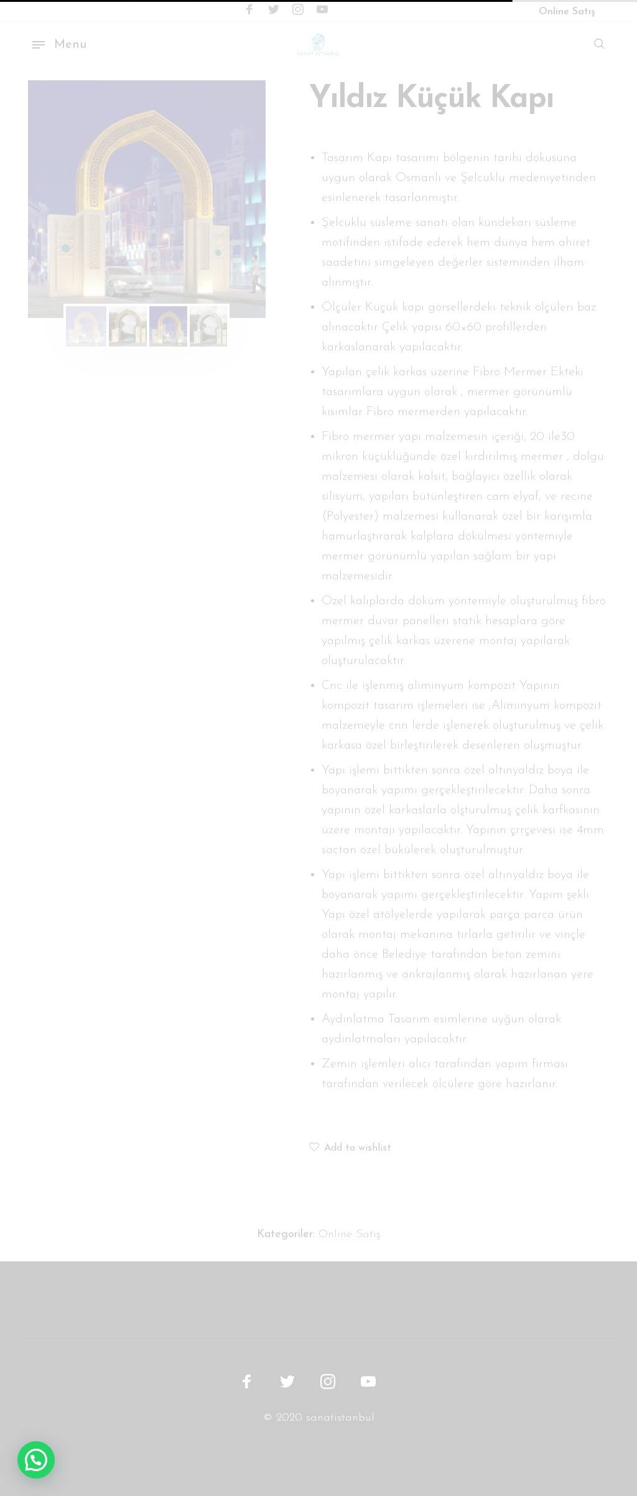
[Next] (234, 199)
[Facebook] (249, 10)
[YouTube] (322, 10)
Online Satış (349, 1234)
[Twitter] (273, 10)
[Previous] (59, 199)
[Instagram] (298, 10)
